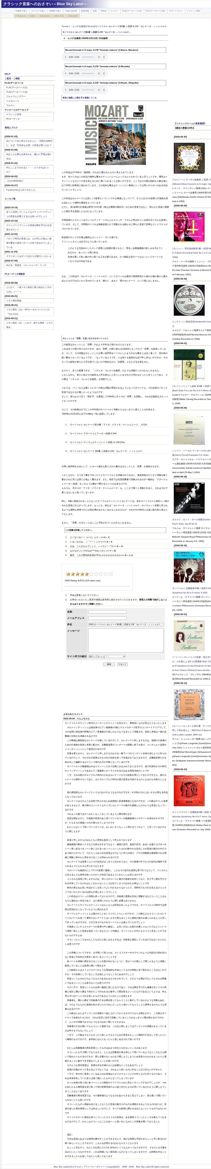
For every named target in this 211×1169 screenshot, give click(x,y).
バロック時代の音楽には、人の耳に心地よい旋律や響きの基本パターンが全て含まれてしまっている (29, 242)
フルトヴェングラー (16, 96)
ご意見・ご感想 (12, 78)
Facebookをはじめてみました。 (22, 190)
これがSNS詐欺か (14, 181)
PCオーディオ (13, 119)
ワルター (10, 105)
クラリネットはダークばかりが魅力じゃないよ (29, 256)
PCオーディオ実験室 (15, 274)
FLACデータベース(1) (16, 87)
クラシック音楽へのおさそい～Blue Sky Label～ (45, 4)
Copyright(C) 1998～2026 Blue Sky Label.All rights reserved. (138, 1166)
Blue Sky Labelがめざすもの (67, 1166)
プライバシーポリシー (94, 1166)
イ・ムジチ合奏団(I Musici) (81, 26)
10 (110, 574)
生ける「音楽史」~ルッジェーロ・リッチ (26, 265)
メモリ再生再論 (13, 300)
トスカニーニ (12, 101)
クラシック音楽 (13, 114)
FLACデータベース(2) (16, 92)
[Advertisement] (29, 43)
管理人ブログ (11, 127)
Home (65, 26)
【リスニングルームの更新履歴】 (190, 123)
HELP (7, 74)
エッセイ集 (10, 198)
